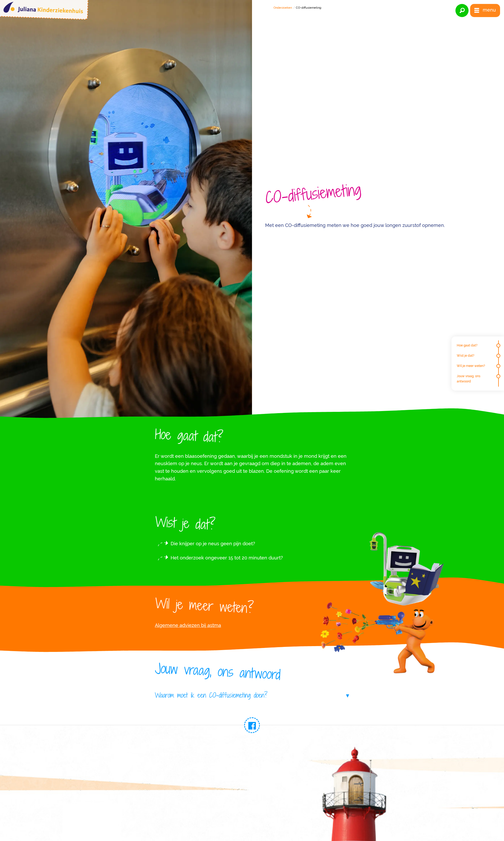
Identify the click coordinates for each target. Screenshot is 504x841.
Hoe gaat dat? (467, 345)
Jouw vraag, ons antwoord (468, 378)
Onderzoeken (283, 7)
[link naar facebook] (252, 725)
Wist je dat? (465, 355)
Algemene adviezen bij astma (188, 625)
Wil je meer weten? (471, 366)
